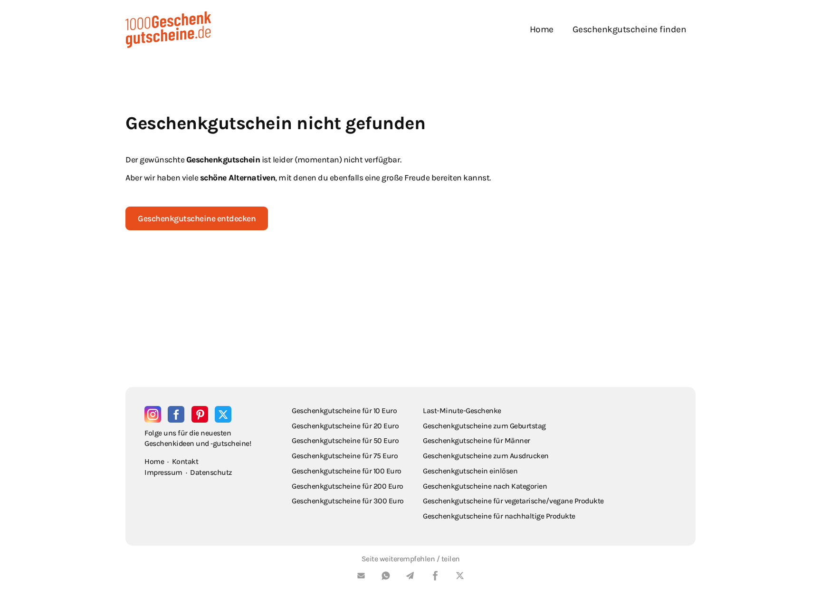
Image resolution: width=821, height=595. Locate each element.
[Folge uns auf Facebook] (176, 414)
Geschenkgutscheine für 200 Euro (347, 486)
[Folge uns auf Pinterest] (199, 414)
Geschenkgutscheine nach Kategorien (485, 486)
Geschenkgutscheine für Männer (476, 440)
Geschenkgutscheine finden (630, 29)
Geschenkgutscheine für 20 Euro (345, 425)
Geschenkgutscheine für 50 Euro (345, 440)
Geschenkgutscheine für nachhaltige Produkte (499, 515)
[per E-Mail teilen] (361, 577)
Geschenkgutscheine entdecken (197, 218)
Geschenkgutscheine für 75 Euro (345, 455)
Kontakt (185, 461)
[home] (168, 29)
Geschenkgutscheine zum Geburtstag (484, 425)
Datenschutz (211, 472)
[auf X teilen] (459, 577)
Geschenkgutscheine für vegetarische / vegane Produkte (513, 500)
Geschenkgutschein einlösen (470, 470)
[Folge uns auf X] (223, 414)
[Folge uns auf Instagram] (152, 414)
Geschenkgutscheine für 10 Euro (344, 410)
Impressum (163, 472)
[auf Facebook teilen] (435, 577)
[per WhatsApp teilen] (385, 577)
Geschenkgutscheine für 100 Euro (346, 470)
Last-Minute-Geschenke (462, 410)
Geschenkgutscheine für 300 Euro (348, 500)
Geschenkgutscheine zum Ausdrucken (486, 455)
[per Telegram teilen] (410, 577)
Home (542, 29)
